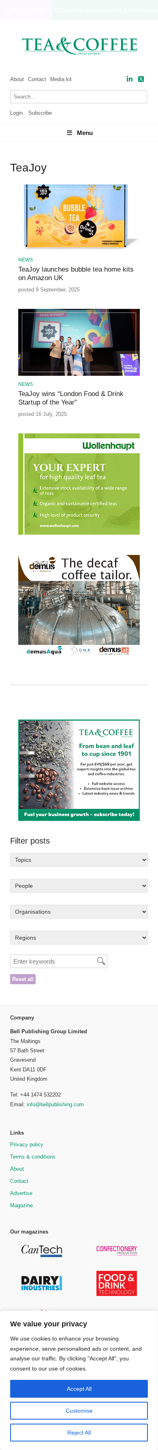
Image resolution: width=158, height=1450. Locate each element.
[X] (141, 79)
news (25, 260)
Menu (85, 132)
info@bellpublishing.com (55, 1104)
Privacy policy (26, 1145)
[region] (79, 1380)
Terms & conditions (33, 1157)
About (17, 79)
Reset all (23, 979)
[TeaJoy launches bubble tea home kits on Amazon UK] (79, 250)
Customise (79, 1410)
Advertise (21, 1193)
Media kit (61, 79)
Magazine (21, 1205)
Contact (37, 79)
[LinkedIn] (129, 79)
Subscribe (40, 113)
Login (16, 113)
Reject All (79, 1432)
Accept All (79, 1389)
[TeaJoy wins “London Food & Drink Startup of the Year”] (79, 374)
